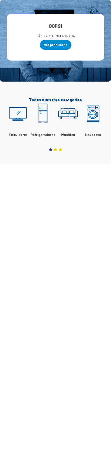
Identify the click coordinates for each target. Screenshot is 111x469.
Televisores (18, 134)
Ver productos (55, 45)
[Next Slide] (99, 119)
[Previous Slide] (12, 119)
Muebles (68, 134)
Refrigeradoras (43, 134)
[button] (50, 149)
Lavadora (93, 134)
